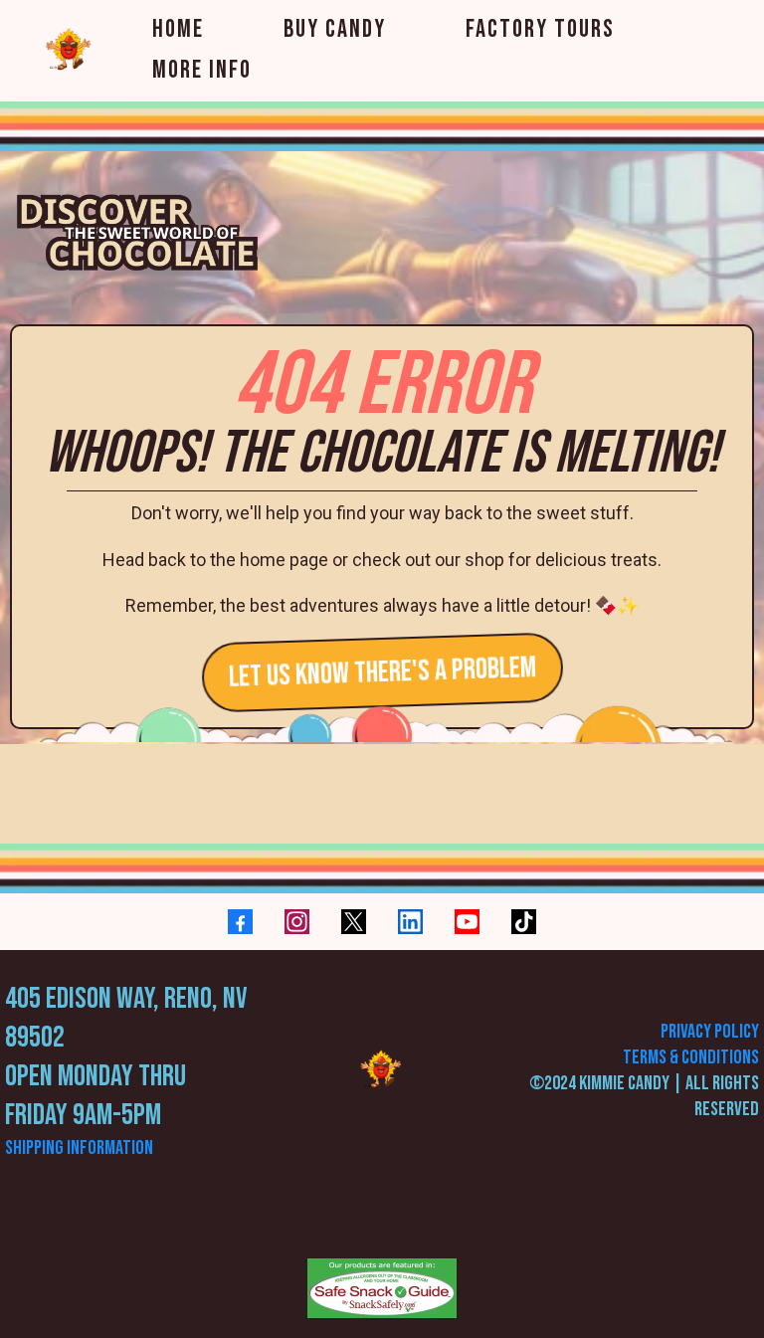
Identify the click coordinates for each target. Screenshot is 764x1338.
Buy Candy (335, 29)
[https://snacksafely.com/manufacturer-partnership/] (382, 1288)
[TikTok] (523, 921)
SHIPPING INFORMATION (79, 1148)
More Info (202, 70)
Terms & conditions (691, 1057)
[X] (353, 921)
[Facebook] (240, 921)
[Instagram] (297, 921)
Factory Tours (540, 29)
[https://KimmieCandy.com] (70, 51)
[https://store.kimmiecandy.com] (382, 1070)
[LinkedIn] (410, 921)
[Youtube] (467, 921)
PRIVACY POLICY (710, 1032)
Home (178, 29)
